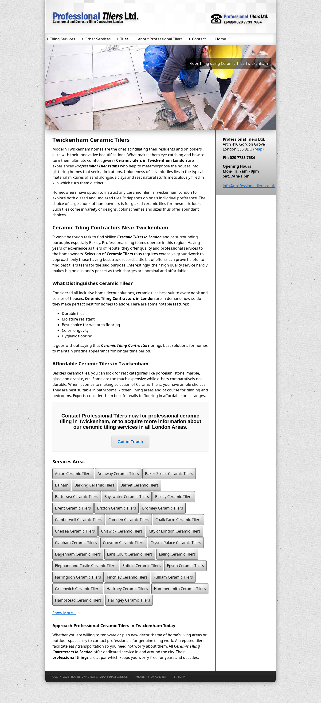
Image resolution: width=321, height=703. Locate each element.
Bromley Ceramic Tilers (162, 508)
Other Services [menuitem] (98, 39)
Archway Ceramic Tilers (118, 473)
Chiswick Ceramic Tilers (122, 531)
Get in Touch (130, 441)
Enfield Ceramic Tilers (141, 565)
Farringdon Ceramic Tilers (78, 577)
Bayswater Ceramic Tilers (126, 496)
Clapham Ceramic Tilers (76, 542)
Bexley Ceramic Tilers (173, 496)
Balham (61, 485)
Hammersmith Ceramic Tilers (180, 588)
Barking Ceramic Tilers (94, 485)
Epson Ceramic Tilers (185, 565)
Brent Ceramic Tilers (73, 508)
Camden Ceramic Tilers (128, 519)
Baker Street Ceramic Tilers (169, 473)
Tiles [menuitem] (124, 39)
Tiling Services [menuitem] (62, 39)
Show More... (64, 612)
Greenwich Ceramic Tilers (77, 588)
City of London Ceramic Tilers (175, 531)
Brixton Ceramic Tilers (116, 508)
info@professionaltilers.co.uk (249, 185)
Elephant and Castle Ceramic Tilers (85, 565)
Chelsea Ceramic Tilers (75, 531)
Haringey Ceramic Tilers (129, 600)
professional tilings (70, 657)
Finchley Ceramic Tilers (127, 577)
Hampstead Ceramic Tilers (78, 600)
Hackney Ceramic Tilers (127, 588)
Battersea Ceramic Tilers (76, 496)
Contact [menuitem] (199, 39)
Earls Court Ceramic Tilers (130, 554)
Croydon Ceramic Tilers (123, 542)
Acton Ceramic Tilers (73, 473)
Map (258, 149)
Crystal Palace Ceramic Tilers (175, 542)
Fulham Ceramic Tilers (173, 577)
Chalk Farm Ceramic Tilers (178, 519)
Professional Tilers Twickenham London (99, 676)
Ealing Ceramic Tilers (177, 554)
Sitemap (179, 676)
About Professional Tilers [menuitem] (160, 39)
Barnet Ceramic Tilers (140, 485)
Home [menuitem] (220, 39)
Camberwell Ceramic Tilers (78, 519)
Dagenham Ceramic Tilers (78, 554)
